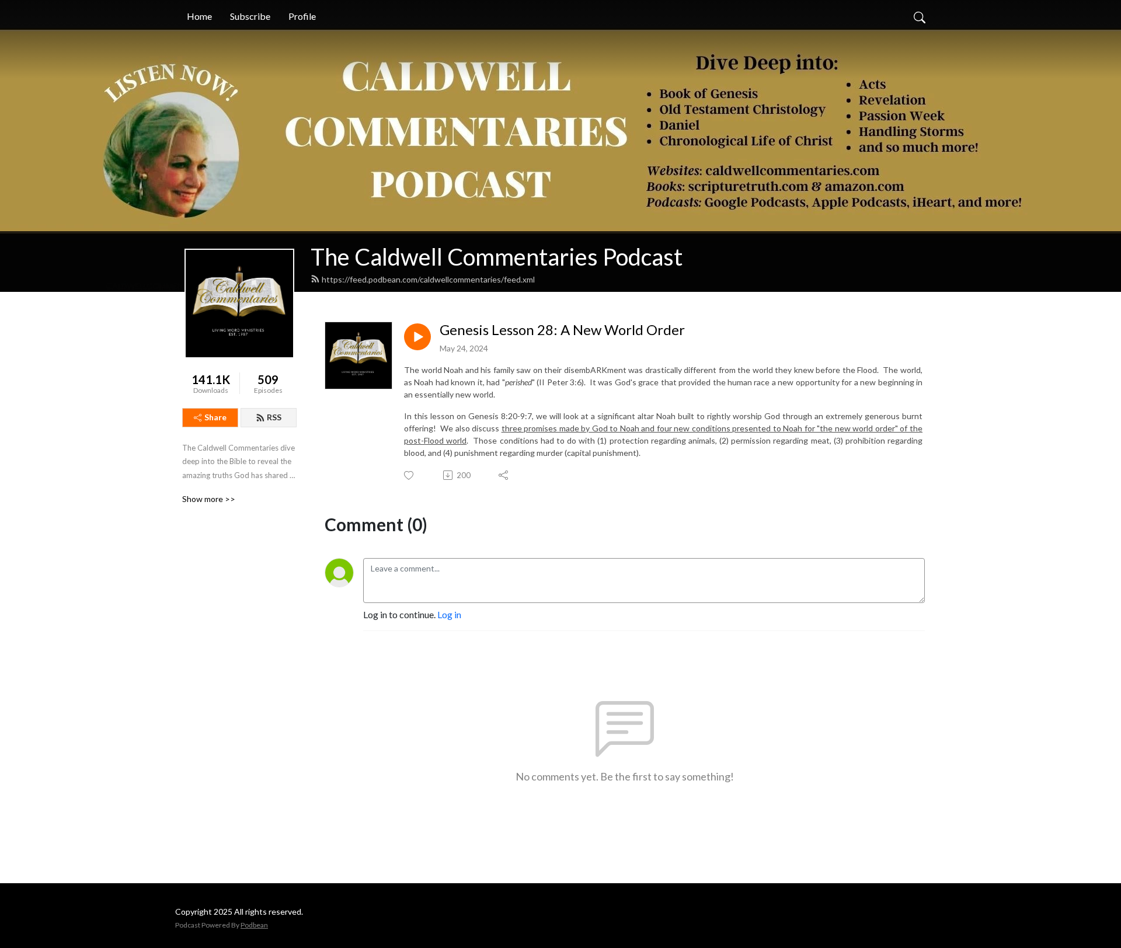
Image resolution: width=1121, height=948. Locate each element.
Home (199, 16)
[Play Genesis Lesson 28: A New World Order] (417, 336)
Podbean (254, 925)
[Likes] (409, 475)
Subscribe (250, 16)
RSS (274, 417)
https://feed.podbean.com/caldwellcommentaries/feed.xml (428, 279)
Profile (302, 16)
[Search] (919, 16)
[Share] (504, 475)
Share (215, 417)
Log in (449, 614)
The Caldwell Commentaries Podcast (497, 257)
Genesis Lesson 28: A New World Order (562, 330)
